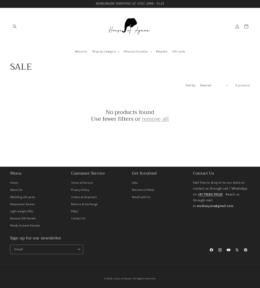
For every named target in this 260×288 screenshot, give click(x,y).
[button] (14, 26)
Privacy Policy (80, 190)
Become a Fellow (143, 190)
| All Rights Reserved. (144, 278)
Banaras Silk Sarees (23, 218)
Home (14, 183)
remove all (155, 119)
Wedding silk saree (22, 197)
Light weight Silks (21, 211)
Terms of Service (82, 183)
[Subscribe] (78, 249)
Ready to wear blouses (25, 225)
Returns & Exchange (84, 204)
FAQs (74, 211)
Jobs (135, 183)
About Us (16, 190)
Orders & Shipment (84, 197)
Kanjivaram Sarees (22, 204)
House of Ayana (122, 278)
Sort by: (191, 85)
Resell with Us (141, 197)
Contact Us (78, 218)
